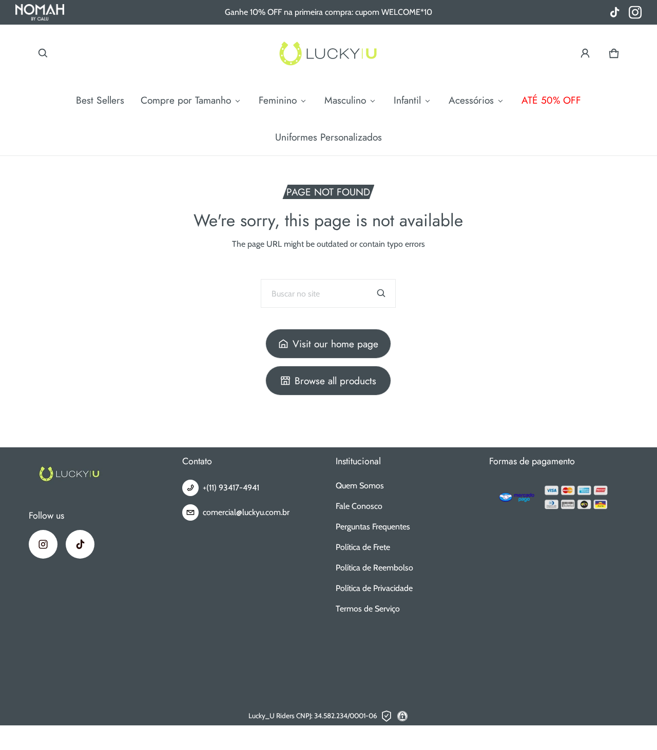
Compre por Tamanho (186, 100)
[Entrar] (585, 53)
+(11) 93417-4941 (231, 487)
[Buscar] (381, 293)
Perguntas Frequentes (373, 526)
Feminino (278, 100)
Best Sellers (100, 100)
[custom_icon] (635, 12)
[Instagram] (43, 544)
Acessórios (471, 100)
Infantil (407, 100)
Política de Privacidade (374, 588)
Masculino (345, 100)
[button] (43, 53)
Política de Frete (363, 547)
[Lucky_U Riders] (328, 53)
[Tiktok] (80, 544)
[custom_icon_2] (614, 12)
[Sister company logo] (39, 12)
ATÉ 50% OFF (551, 100)
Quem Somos (360, 485)
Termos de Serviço (368, 609)
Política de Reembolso (374, 568)
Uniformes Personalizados (328, 137)
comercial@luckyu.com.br (246, 512)
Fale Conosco (359, 506)
